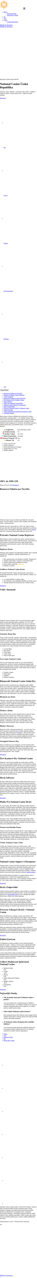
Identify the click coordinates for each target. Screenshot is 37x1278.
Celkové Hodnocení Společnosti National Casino (17, 411)
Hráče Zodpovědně (9, 406)
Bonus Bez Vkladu (12, 15)
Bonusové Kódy (12, 13)
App (5, 18)
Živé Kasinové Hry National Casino (14, 400)
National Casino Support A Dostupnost (15, 405)
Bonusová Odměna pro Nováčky (13, 393)
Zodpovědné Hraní (12, 22)
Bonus (5, 12)
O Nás (5, 20)
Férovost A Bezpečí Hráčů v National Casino (16, 408)
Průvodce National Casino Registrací (14, 395)
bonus (33, 529)
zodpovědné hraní (13, 894)
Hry (5, 17)
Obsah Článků (4, 390)
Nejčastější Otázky (9, 413)
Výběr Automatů (8, 396)
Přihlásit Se (3, 25)
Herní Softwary (8, 401)
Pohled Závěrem (8, 410)
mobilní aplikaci (30, 872)
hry (17, 731)
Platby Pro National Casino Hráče (13, 403)
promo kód (21, 564)
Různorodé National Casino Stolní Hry (15, 398)
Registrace (10, 25)
